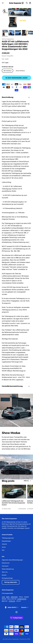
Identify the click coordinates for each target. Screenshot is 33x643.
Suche (4, 547)
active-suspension (13, 639)
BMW (8, 597)
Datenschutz (5, 563)
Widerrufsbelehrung (8, 569)
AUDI (3, 597)
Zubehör (4, 544)
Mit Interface (7, 70)
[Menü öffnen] (3, 3)
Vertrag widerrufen (10, 582)
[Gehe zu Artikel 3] (18, 33)
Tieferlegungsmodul (8, 538)
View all (26, 480)
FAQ (3, 550)
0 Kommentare (22, 508)
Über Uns (4, 572)
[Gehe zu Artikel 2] (11, 33)
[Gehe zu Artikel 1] (5, 33)
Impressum (5, 566)
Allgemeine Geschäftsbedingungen (12, 560)
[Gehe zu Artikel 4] (24, 33)
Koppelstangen (6, 541)
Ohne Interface (20, 70)
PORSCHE (12, 601)
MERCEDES (14, 597)
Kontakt (4, 575)
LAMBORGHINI (21, 599)
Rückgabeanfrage (7, 578)
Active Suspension (8, 39)
